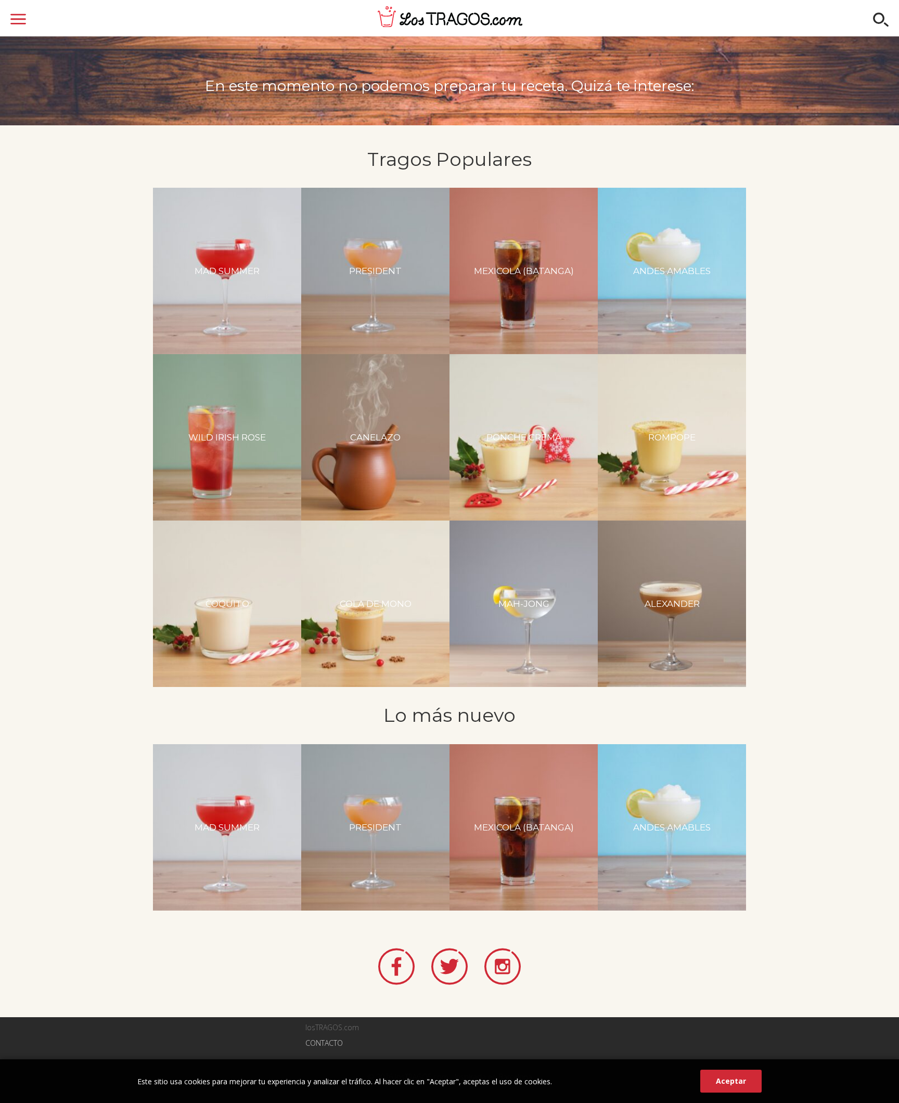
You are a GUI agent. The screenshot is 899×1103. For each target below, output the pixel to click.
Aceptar (731, 1081)
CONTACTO (324, 1043)
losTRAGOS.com (450, 16)
